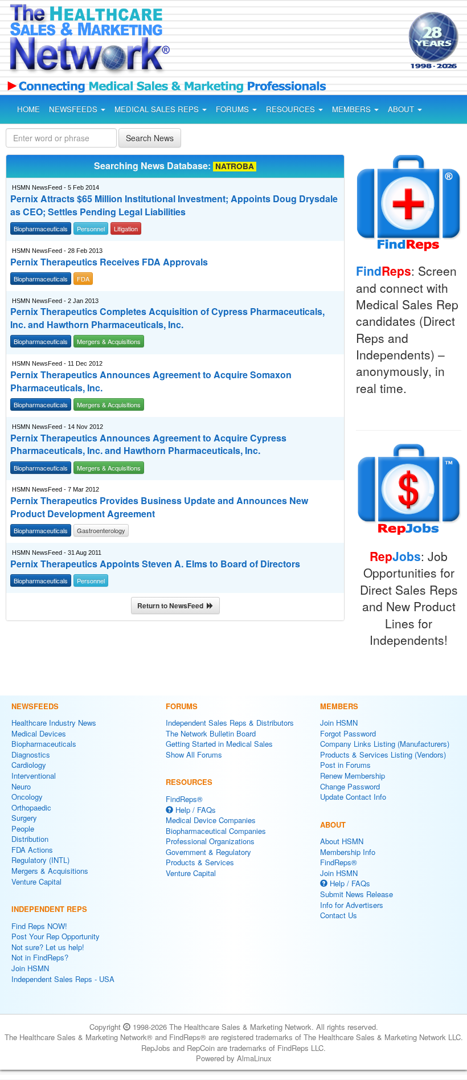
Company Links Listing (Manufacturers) (384, 743)
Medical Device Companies (211, 820)
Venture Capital (36, 881)
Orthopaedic (31, 807)
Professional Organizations (210, 841)
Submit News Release (356, 894)
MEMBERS (352, 109)
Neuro (21, 786)
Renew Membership (352, 775)
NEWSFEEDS (74, 109)
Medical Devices (38, 733)
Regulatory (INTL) (40, 859)
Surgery (24, 817)
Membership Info (347, 851)
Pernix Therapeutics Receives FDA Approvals (109, 262)
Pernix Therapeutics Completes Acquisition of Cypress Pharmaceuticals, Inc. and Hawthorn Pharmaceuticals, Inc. (167, 318)
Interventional (33, 775)
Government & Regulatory (208, 851)
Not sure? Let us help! (47, 947)
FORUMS (233, 109)
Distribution (29, 838)
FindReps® (184, 798)
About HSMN (341, 841)
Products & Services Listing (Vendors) (383, 754)
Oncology (27, 796)
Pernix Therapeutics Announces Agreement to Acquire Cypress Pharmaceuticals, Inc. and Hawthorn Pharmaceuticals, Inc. (148, 444)
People (22, 828)
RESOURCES (291, 109)
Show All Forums (194, 754)
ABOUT (402, 109)
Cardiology (28, 764)
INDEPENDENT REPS (49, 908)
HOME (28, 109)
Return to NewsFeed (172, 605)
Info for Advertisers (351, 904)
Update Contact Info (353, 796)
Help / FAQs (194, 809)
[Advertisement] (278, 42)
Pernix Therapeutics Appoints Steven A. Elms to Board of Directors (155, 564)
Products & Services (200, 862)
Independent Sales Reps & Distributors (230, 722)
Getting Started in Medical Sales (219, 743)
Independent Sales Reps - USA (62, 978)
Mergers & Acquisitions (49, 870)
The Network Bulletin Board (211, 733)
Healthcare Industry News (53, 722)
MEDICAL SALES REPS (157, 109)
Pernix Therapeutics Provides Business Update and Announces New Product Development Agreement (159, 507)
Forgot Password (348, 733)
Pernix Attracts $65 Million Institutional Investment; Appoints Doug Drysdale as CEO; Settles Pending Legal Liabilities (174, 205)
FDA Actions (32, 849)
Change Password (350, 786)
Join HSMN (30, 968)
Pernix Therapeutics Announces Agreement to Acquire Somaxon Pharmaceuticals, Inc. (151, 381)
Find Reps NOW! (39, 926)
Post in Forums (345, 764)
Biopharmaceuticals (43, 743)
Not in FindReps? (39, 957)
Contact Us (338, 915)
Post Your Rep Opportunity (55, 936)
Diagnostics (30, 754)
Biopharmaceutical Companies (216, 830)
